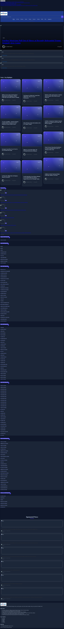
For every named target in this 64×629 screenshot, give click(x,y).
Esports (26, 19)
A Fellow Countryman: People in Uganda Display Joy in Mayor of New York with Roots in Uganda (53, 122)
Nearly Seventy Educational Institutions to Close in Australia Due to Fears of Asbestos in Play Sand (53, 148)
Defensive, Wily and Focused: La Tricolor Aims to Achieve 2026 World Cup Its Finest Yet (53, 96)
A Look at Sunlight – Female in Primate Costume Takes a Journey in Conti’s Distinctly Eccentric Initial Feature (10, 123)
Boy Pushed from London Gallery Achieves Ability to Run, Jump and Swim (13, 613)
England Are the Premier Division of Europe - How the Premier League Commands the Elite (15, 2)
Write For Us (2, 627)
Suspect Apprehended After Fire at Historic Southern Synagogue (8, 225)
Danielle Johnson (9, 46)
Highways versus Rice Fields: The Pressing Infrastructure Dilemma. (30, 150)
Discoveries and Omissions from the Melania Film (8, 3)
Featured (34, 19)
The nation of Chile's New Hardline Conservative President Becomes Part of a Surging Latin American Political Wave (19, 5)
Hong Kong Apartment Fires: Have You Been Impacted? (7, 217)
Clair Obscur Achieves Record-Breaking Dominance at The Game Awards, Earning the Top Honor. (18, 59)
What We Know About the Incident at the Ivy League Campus (31, 123)
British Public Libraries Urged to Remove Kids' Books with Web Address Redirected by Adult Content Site (18, 556)
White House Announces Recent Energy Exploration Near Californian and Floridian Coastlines (15, 614)
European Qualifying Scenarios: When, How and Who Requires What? (13, 66)
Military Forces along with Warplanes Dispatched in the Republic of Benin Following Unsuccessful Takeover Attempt (10, 96)
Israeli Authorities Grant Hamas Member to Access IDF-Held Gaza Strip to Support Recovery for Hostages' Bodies (31, 177)
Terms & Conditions (6, 627)
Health (42, 19)
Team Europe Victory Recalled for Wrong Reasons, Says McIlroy (10, 4)
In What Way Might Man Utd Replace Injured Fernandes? (10, 176)
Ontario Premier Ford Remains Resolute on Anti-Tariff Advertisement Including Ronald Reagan (17, 53)
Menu (33, 20)
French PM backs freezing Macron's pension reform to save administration (12, 1)
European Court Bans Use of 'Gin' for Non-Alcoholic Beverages (10, 150)
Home (14, 19)
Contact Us (49, 19)
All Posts (17, 19)
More (45, 19)
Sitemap (11, 627)
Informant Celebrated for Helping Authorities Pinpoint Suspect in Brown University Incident (15, 610)
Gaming (38, 19)
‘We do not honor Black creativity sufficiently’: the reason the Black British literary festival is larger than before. (14, 202)
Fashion (30, 19)
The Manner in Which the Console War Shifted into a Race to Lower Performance (31, 96)
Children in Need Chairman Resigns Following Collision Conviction (52, 174)
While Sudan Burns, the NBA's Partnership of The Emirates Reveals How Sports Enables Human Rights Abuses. (19, 529)
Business (22, 19)
